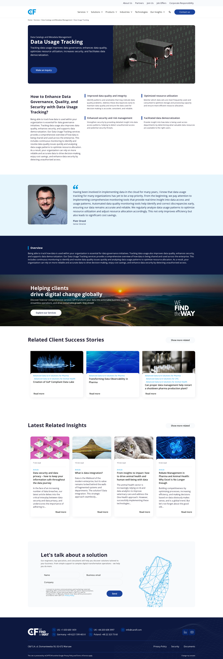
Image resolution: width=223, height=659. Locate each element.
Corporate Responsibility (181, 3)
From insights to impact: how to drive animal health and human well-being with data (133, 476)
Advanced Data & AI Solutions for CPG (162, 378)
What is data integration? (89, 472)
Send (114, 593)
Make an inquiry (44, 70)
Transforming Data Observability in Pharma (108, 380)
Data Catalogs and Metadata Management (50, 37)
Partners (139, 3)
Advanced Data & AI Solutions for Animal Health (54, 378)
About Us (127, 3)
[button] (169, 12)
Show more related (180, 340)
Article (36, 469)
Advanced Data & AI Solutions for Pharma (51, 375)
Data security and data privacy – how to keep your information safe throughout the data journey (49, 477)
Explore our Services (46, 312)
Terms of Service (82, 655)
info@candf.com (134, 629)
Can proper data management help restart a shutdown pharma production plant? (168, 386)
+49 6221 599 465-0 (76, 634)
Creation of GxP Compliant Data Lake (53, 381)
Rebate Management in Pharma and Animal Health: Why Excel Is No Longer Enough (174, 477)
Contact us (185, 12)
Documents (189, 646)
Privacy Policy (69, 595)
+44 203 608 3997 (106, 629)
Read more (39, 393)
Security (175, 646)
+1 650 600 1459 (68, 629)
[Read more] (56, 362)
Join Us (150, 3)
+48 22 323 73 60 (110, 634)
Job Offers (161, 3)
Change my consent (188, 655)
